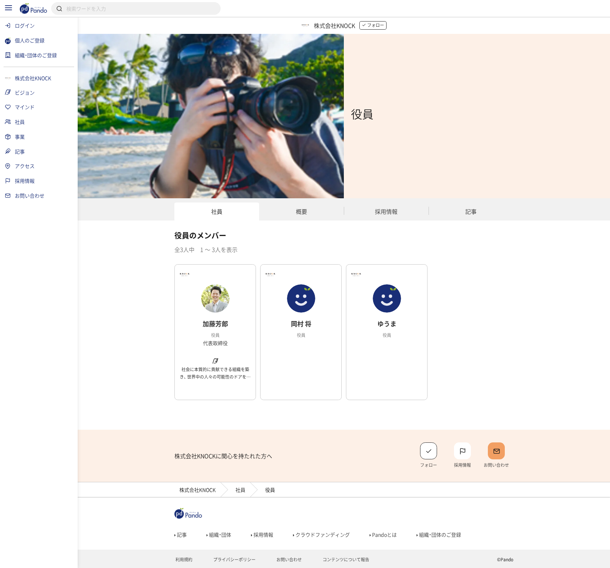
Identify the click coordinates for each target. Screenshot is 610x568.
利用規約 (183, 559)
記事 (471, 211)
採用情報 (386, 211)
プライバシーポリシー (234, 559)
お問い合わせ (288, 559)
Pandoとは (384, 534)
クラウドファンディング (322, 534)
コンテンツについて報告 (345, 559)
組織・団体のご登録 (439, 534)
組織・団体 (219, 534)
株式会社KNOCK (197, 489)
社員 (216, 211)
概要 (301, 211)
